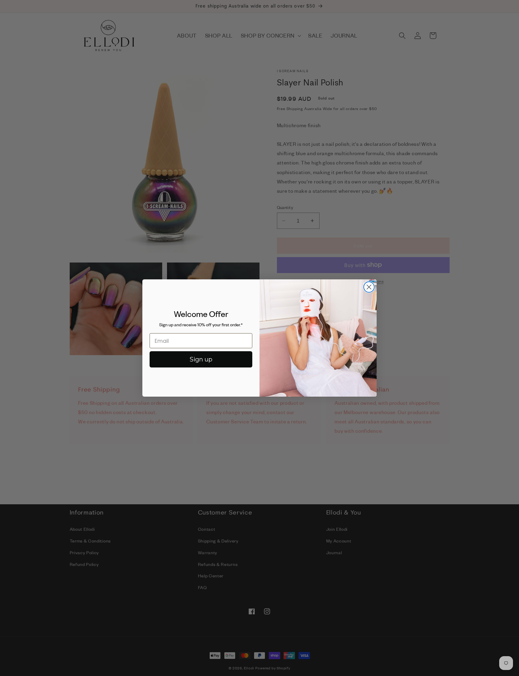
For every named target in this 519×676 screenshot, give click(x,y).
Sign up (201, 359)
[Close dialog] (369, 287)
